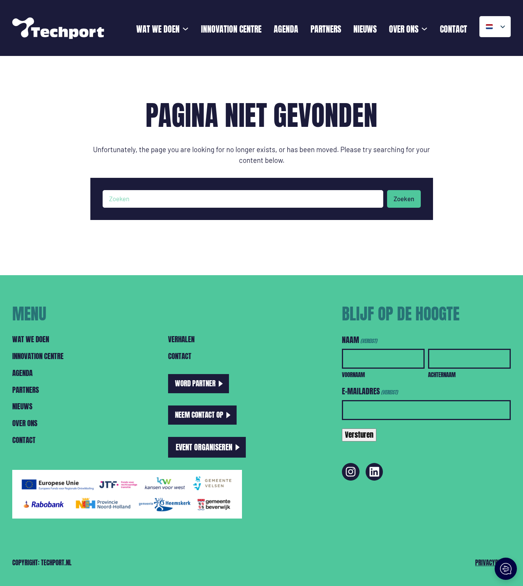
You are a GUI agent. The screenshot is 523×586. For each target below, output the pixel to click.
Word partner (195, 383)
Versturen (359, 434)
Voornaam (353, 374)
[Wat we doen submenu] (185, 28)
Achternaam (442, 374)
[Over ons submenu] (424, 28)
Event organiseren (204, 447)
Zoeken (404, 198)
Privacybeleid (493, 563)
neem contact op (199, 414)
